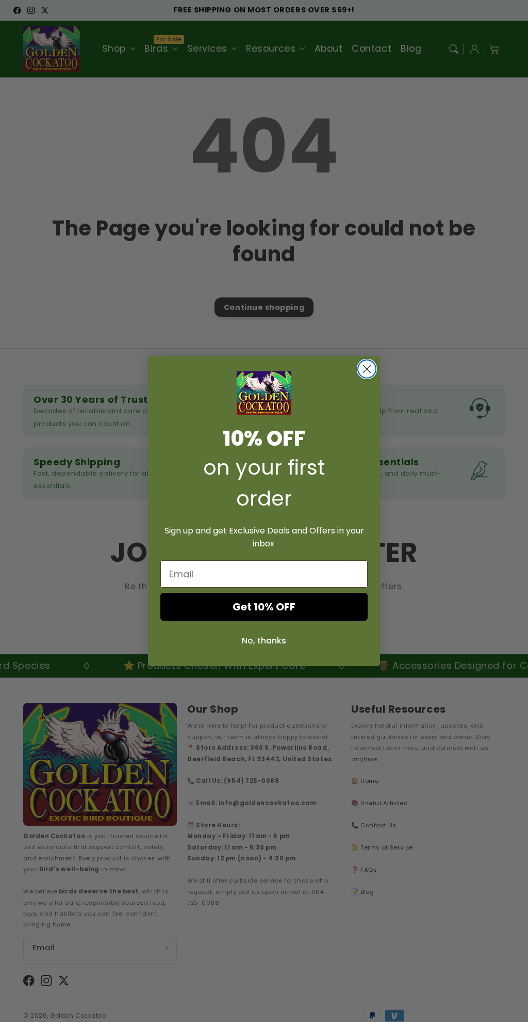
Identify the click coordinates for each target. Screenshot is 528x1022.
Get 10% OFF (264, 607)
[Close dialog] (367, 369)
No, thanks (264, 641)
